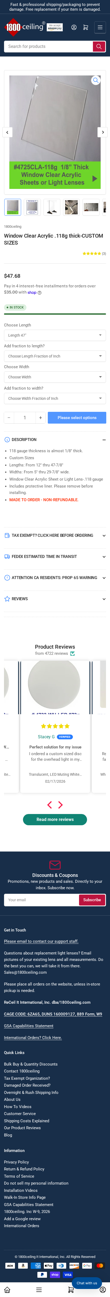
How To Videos (18, 1106)
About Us (12, 1099)
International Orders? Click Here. (33, 1037)
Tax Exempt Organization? (27, 1078)
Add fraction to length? (24, 346)
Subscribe (92, 899)
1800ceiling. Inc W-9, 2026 (27, 1211)
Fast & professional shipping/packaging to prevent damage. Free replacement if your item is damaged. (55, 7)
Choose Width (16, 366)
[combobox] (55, 46)
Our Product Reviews (22, 1127)
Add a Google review (22, 1218)
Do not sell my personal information (36, 1183)
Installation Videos (21, 1190)
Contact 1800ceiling (22, 1071)
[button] (51, 804)
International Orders (21, 1225)
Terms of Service (19, 1176)
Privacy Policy (16, 1162)
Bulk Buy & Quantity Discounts (31, 1064)
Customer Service (20, 1113)
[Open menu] (100, 27)
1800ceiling (12, 227)
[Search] (99, 46)
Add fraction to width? (23, 388)
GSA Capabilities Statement (28, 1026)
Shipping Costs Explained (26, 1121)
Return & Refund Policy (24, 1169)
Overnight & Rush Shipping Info (31, 1092)
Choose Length (17, 325)
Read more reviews (55, 819)
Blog (8, 1135)
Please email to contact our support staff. (41, 941)
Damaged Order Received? (27, 1085)
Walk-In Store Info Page (25, 1197)
